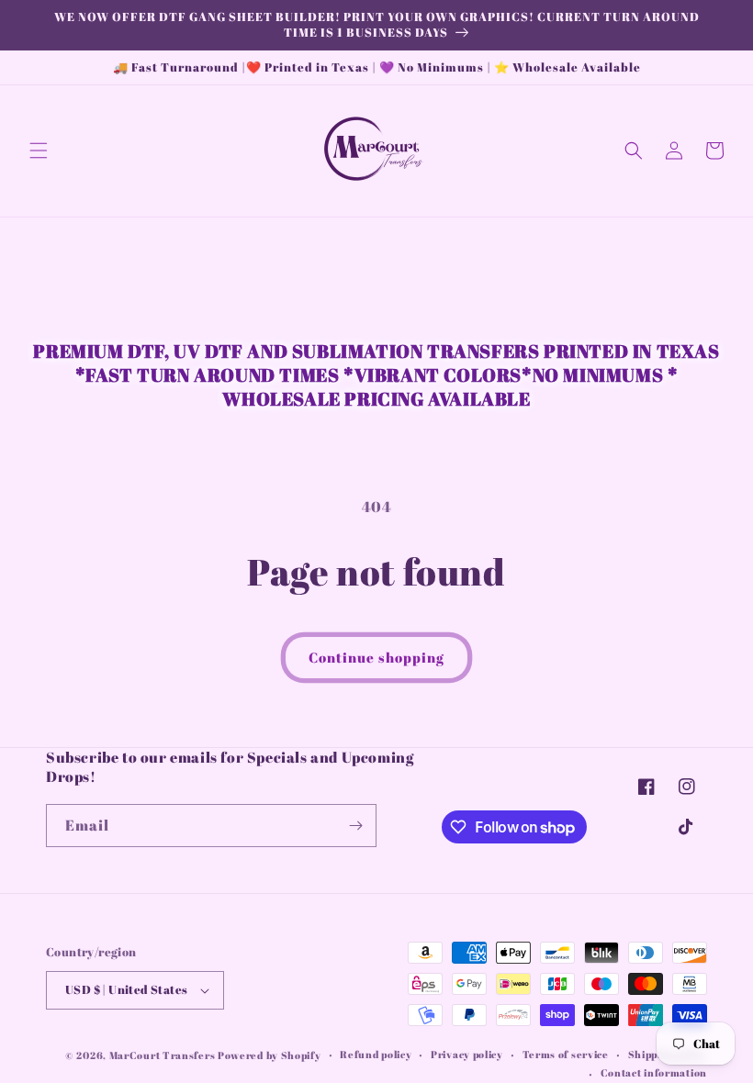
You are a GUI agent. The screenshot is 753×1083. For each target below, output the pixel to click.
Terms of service (566, 1054)
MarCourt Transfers (163, 1055)
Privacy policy (467, 1054)
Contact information (654, 1072)
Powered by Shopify (269, 1055)
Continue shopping (376, 657)
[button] (38, 150)
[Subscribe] (355, 825)
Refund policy (375, 1054)
